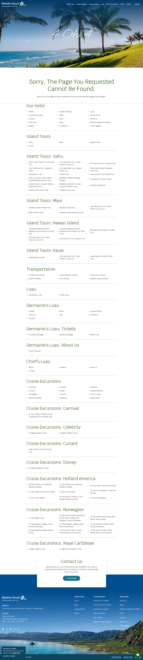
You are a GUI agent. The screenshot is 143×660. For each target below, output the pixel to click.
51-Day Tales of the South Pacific (42, 492)
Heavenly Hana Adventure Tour (71, 212)
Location (62, 367)
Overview (32, 387)
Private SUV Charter (37, 275)
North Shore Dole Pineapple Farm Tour (101, 169)
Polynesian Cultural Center (100, 179)
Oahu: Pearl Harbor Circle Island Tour (41, 163)
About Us (93, 119)
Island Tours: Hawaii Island (52, 222)
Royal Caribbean (35, 398)
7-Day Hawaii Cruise (36, 518)
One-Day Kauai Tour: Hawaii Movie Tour (70, 169)
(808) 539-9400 (8, 616)
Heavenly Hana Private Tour (40, 208)
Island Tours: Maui (44, 200)
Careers (32, 119)
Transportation (40, 269)
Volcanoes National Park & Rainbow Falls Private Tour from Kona (72, 231)
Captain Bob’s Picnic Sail (38, 190)
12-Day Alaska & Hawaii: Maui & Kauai (41, 531)
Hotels (128, 4)
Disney (62, 391)
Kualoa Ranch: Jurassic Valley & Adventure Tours (41, 185)
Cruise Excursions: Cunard (51, 443)
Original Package (66, 335)
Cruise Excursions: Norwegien (55, 509)
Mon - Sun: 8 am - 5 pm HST (13, 621)
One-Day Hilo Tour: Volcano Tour (103, 163)
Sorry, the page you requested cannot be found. (71, 85)
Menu (61, 311)
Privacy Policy (116, 657)
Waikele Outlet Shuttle (99, 279)
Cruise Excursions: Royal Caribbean (60, 543)
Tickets (31, 311)
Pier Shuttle (64, 279)
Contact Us (63, 126)
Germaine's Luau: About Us (52, 345)
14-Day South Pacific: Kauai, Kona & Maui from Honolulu (70, 531)
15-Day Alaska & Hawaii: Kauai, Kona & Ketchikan (71, 525)
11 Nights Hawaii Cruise (68, 433)
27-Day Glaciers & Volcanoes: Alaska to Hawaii (71, 485)
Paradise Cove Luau (67, 190)
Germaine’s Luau (35, 174)
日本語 (137, 4)
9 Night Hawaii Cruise (37, 549)
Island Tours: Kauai (45, 250)
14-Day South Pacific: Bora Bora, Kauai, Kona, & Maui (103, 518)
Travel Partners (35, 351)
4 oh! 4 (71, 33)
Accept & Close (9, 656)
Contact (32, 371)
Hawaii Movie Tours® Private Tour (101, 257)
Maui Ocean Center (36, 212)
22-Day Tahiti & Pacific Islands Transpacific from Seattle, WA (41, 415)
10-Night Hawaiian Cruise (39, 468)
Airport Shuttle (35, 279)
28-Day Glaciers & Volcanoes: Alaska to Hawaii (40, 485)
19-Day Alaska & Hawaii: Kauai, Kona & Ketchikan (102, 525)
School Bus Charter (98, 275)
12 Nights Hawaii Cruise (38, 433)
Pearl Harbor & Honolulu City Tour (40, 450)
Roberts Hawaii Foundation (100, 122)
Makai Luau (94, 335)
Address (5, 605)
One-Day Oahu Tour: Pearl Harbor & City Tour (69, 163)
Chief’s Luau (64, 174)
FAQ (61, 315)
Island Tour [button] (70, 4)
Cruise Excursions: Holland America (60, 478)
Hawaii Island (95, 142)
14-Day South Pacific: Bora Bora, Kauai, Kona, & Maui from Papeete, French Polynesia (72, 518)
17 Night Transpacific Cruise (70, 549)
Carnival (62, 387)
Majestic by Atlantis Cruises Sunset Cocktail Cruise (70, 185)
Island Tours (38, 136)
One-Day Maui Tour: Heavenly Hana (40, 169)
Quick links (124, 597)
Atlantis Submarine (97, 185)
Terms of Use (95, 115)
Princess (62, 394)
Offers (122, 4)
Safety (31, 126)
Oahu (31, 142)
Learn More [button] (73, 579)
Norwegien (33, 394)
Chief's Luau (64, 295)
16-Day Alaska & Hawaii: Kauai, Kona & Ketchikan (41, 525)
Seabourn (63, 398)
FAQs (61, 119)
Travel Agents (95, 126)
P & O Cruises (95, 394)
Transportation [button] (94, 4)
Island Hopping (81, 4)
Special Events (96, 311)
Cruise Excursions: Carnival (52, 408)
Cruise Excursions (36, 115)
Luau (92, 112)
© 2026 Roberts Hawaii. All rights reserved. (17, 657)
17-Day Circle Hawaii (67, 492)
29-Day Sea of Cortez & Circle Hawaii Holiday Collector (71, 498)
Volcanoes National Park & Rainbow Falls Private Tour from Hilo (41, 231)
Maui (61, 142)
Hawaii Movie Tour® (36, 257)
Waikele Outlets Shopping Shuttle (69, 179)
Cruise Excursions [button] (112, 4)
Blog (61, 122)
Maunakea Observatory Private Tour (102, 231)
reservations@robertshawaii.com (15, 619)
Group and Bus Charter (68, 275)
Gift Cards (32, 122)
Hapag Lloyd (95, 398)
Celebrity (93, 387)
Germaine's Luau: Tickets (51, 328)
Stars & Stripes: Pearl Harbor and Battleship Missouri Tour (40, 179)
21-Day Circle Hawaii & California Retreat (103, 491)
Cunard (32, 391)
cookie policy (16, 653)
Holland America (96, 391)
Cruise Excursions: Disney (51, 462)
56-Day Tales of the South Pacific (103, 486)
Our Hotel (35, 105)
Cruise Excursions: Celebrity (53, 427)
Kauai (31, 146)
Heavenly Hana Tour (67, 208)
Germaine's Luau (35, 295)
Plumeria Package (36, 335)
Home (31, 112)
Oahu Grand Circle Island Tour (102, 174)
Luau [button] (102, 4)
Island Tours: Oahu (44, 156)
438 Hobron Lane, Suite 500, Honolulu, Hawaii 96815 (22, 608)
